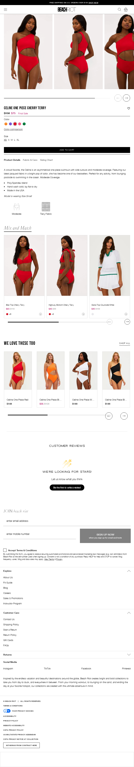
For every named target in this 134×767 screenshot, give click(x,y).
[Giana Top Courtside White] (110, 265)
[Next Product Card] (127, 322)
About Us (8, 577)
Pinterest (126, 668)
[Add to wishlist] (128, 108)
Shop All (124, 343)
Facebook (86, 668)
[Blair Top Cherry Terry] (24, 265)
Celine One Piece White (84, 399)
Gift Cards (8, 640)
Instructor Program (12, 603)
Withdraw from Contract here (21, 745)
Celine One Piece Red (17, 399)
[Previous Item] (118, 98)
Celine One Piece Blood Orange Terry (58, 399)
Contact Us (9, 619)
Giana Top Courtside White (103, 305)
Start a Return (10, 629)
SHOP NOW (86, 3)
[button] (118, 98)
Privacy (59, 559)
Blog (5, 587)
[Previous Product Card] (108, 416)
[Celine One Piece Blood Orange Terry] (51, 372)
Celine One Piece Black (116, 399)
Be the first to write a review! (67, 487)
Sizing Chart (46, 159)
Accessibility (9, 716)
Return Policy (9, 634)
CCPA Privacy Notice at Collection (20, 739)
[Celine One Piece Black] (116, 372)
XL (18, 139)
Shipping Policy (11, 624)
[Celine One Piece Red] (18, 372)
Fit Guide (7, 582)
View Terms (49, 559)
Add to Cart (67, 150)
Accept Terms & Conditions (22, 550)
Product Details (12, 159)
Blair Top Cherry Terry (15, 305)
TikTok (47, 668)
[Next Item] (126, 98)
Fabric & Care (30, 159)
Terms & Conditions (12, 706)
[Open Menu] (5, 9)
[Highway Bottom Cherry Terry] (67, 265)
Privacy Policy (10, 721)
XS (5, 139)
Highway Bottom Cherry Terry (61, 305)
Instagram (8, 668)
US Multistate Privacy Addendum (19, 735)
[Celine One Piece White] (83, 372)
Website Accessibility (14, 725)
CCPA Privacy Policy (13, 730)
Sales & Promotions (13, 598)
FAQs (6, 645)
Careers (7, 593)
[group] (28, 51)
